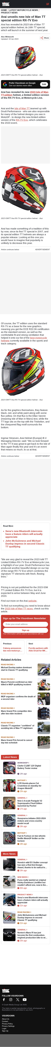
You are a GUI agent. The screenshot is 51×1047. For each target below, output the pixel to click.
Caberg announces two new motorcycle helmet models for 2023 (12, 649)
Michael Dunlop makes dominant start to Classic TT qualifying (16, 668)
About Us (5, 1019)
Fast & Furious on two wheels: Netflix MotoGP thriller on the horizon (31, 838)
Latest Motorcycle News (23, 10)
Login (4, 1028)
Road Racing (7, 665)
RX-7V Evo (22, 120)
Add (44, 84)
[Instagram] (11, 1000)
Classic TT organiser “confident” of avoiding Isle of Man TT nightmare (17, 727)
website (32, 601)
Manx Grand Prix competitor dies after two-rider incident (16, 712)
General (21, 798)
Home (4, 10)
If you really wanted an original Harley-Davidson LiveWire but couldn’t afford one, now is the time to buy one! (31, 882)
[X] (18, 1000)
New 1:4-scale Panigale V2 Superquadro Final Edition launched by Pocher (29, 803)
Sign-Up (5, 1031)
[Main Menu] (47, 4)
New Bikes (22, 877)
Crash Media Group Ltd (13, 1005)
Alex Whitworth (7, 37)
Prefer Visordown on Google (22, 83)
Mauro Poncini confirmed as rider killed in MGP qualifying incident (16, 683)
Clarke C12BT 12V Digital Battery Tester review (29, 767)
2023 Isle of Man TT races (19, 608)
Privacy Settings (8, 1026)
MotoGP (21, 780)
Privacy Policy (8, 635)
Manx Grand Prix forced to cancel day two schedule (16, 741)
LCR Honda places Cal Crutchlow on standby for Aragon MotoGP (29, 785)
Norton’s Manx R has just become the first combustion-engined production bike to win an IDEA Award (32, 935)
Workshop (22, 763)
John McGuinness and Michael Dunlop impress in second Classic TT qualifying (24, 543)
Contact (5, 1021)
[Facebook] (4, 1000)
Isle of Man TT (22, 108)
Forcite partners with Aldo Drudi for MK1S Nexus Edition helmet (38, 649)
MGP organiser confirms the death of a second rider (18, 697)
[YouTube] (25, 1000)
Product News (9, 13)
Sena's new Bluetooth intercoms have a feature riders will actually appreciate (24, 534)
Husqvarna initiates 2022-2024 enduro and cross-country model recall (31, 820)
